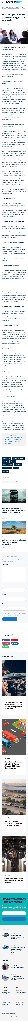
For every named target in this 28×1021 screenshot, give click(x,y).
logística (13, 461)
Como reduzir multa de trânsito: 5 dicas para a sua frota (6, 1002)
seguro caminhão (7, 468)
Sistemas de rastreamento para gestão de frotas (6, 992)
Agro (3, 536)
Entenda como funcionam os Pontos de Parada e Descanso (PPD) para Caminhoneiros (13, 765)
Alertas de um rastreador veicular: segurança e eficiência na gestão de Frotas (17, 950)
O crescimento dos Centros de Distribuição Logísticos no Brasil (13, 823)
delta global (5, 461)
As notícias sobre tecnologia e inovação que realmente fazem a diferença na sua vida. (14, 907)
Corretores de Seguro (21, 997)
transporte (5, 471)
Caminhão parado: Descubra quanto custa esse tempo (17, 978)
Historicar (6, 699)
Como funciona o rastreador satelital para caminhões (17, 937)
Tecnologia (12, 933)
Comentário (6, 564)
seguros (16, 468)
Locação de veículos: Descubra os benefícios (17, 966)
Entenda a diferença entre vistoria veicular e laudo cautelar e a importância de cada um (13, 705)
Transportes (4, 505)
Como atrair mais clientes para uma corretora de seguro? (20, 1002)
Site (3, 604)
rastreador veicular (7, 464)
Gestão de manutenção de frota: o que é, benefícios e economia (13, 881)
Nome (4, 585)
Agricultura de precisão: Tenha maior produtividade (21, 992)
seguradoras (18, 464)
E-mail (4, 594)
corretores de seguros (18, 458)
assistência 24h (6, 458)
